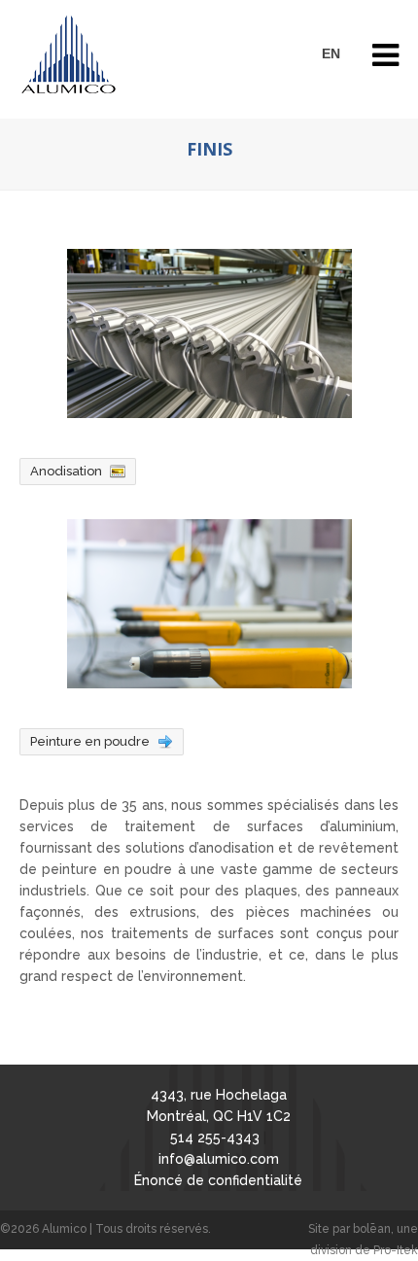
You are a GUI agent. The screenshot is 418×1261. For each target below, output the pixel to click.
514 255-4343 (215, 1137)
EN (331, 53)
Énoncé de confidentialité (218, 1180)
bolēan (372, 1229)
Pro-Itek (395, 1250)
